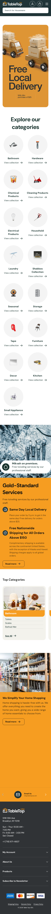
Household (37, 230)
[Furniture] (37, 327)
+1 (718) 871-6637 (11, 841)
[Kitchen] (37, 362)
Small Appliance (13, 410)
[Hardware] (37, 145)
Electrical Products (13, 232)
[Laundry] (13, 255)
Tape (13, 341)
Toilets (8, 619)
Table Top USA (28, 907)
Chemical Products (13, 194)
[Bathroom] (13, 145)
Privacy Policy (38, 904)
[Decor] (13, 362)
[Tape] (13, 327)
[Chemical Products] (13, 179)
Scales (8, 623)
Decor (13, 375)
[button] (40, 4)
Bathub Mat (10, 626)
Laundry (13, 268)
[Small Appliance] (13, 397)
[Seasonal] (13, 293)
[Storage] (37, 293)
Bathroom (13, 158)
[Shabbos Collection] (37, 255)
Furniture (37, 341)
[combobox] (25, 10)
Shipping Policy (13, 904)
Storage (37, 306)
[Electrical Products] (13, 217)
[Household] (37, 217)
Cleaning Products (37, 192)
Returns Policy (26, 904)
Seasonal (13, 306)
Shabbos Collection (38, 270)
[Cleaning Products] (37, 179)
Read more (10, 563)
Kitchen (37, 375)
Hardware (37, 158)
